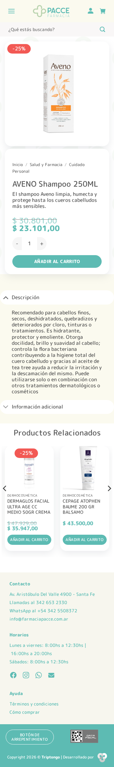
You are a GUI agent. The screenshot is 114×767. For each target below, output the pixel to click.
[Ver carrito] (102, 11)
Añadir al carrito (57, 261)
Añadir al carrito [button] (29, 539)
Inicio (17, 164)
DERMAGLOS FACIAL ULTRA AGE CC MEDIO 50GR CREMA (28, 506)
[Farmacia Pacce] (51, 11)
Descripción (25, 297)
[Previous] (5, 501)
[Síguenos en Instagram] (26, 675)
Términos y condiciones (34, 704)
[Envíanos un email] (51, 675)
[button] (11, 11)
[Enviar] (102, 29)
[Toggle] (5, 297)
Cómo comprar (25, 712)
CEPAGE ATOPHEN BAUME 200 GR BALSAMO (81, 506)
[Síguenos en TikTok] (38, 675)
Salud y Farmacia (46, 164)
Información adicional (37, 406)
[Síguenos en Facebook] (13, 675)
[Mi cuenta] (90, 11)
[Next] (109, 501)
